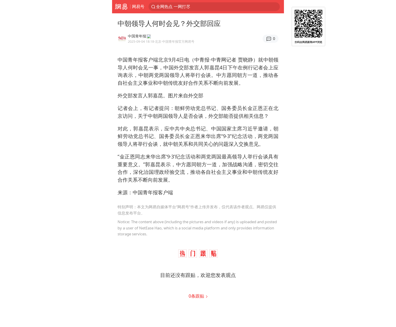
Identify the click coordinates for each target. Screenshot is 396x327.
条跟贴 (197, 296)
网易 (121, 6)
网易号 (138, 6)
